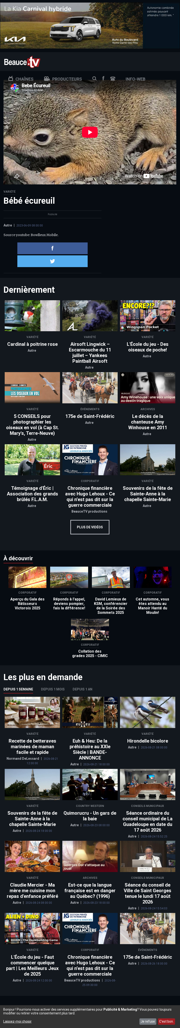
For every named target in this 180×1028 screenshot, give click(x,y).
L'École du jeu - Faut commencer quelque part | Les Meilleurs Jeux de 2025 (32, 965)
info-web (135, 79)
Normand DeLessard (23, 758)
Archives (147, 409)
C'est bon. (166, 1021)
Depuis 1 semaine (18, 689)
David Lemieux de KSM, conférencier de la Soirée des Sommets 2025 (111, 606)
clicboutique (23, 91)
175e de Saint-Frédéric (89, 416)
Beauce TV (22, 61)
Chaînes (24, 79)
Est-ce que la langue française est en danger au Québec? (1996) (90, 890)
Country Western (90, 806)
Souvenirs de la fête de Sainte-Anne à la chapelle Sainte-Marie (147, 493)
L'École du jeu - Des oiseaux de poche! (148, 347)
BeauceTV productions (89, 511)
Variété (9, 191)
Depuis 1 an (82, 689)
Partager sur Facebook (52, 248)
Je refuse (148, 1021)
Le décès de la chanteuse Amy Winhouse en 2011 (147, 421)
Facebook (103, 78)
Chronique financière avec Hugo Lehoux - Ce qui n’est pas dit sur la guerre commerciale (90, 496)
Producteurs (67, 79)
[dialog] (90, 1016)
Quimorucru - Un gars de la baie (90, 816)
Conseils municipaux (147, 806)
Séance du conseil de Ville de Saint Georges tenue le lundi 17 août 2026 (147, 893)
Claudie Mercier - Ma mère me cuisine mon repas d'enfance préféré (32, 890)
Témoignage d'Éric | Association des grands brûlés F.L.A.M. (32, 493)
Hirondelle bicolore (147, 741)
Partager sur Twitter (52, 261)
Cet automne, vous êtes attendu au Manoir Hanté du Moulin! (152, 606)
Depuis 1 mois (53, 689)
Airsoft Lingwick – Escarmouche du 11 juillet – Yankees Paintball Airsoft (90, 352)
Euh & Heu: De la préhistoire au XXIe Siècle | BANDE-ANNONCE (90, 749)
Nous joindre (112, 79)
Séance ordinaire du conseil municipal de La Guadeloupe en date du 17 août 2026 (147, 821)
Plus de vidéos (90, 527)
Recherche (94, 78)
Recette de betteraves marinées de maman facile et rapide (32, 746)
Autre (8, 225)
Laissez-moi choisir (17, 1021)
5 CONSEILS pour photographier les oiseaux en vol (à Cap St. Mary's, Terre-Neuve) (32, 424)
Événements (89, 409)
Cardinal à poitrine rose (32, 344)
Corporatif (90, 481)
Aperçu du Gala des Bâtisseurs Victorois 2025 (27, 603)
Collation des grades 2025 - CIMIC (90, 653)
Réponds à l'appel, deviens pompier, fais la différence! (69, 603)
